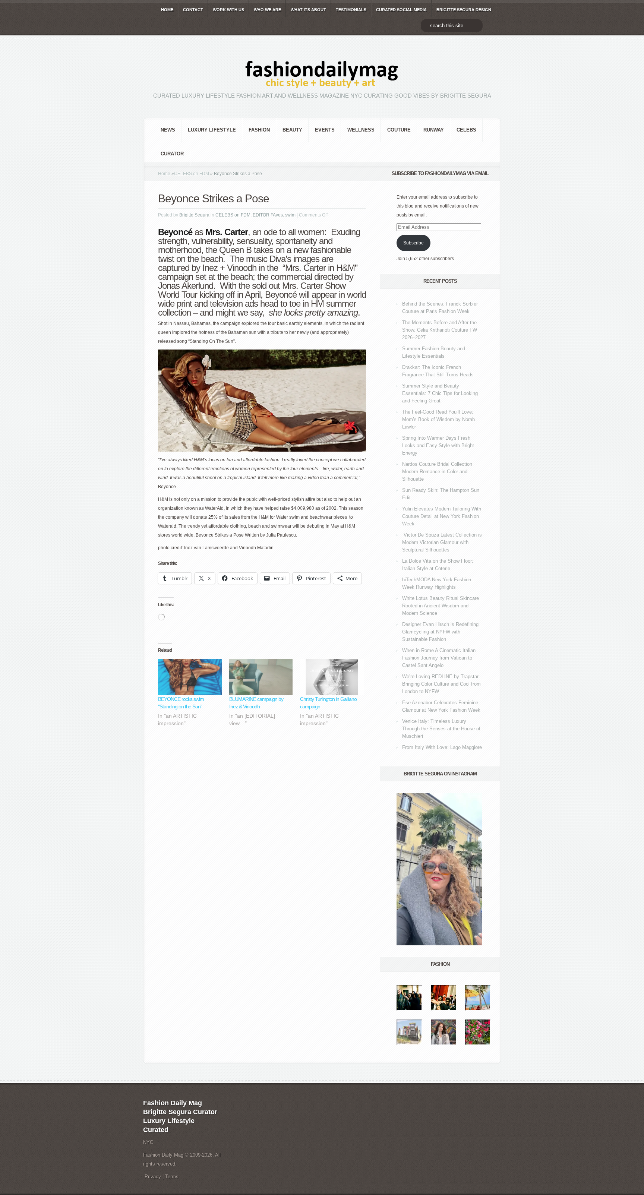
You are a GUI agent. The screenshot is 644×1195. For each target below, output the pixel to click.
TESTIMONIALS (351, 9)
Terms (172, 1176)
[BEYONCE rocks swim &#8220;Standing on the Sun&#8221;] (190, 677)
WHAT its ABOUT (308, 9)
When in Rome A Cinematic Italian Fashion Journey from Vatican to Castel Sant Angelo (439, 658)
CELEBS (466, 130)
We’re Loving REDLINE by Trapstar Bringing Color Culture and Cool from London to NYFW (441, 684)
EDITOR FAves (268, 215)
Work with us (228, 9)
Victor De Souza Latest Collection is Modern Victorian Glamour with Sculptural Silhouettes (442, 542)
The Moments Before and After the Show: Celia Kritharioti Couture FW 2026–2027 (439, 330)
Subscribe (413, 243)
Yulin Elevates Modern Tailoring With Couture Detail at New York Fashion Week (441, 516)
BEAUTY (292, 130)
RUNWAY (433, 130)
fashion (259, 130)
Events (325, 130)
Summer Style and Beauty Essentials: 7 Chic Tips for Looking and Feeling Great (440, 393)
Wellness (361, 130)
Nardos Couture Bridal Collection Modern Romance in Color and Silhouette (437, 471)
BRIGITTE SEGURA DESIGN (463, 9)
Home (164, 173)
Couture (399, 130)
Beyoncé (281, 295)
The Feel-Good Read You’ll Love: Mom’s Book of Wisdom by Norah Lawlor (438, 419)
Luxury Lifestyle (212, 130)
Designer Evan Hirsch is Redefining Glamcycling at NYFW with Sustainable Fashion (440, 632)
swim (290, 215)
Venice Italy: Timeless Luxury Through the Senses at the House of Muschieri (441, 728)
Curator (172, 154)
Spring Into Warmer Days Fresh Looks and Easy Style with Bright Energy (438, 445)
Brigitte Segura (194, 215)
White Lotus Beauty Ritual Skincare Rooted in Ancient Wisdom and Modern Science (440, 605)
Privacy (153, 1176)
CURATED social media (401, 9)
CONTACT (193, 9)
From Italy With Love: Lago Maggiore (442, 747)
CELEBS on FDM (191, 173)
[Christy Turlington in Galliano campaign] (332, 677)
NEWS (168, 130)
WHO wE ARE (267, 9)
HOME (167, 9)
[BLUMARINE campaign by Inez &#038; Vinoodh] (261, 677)
